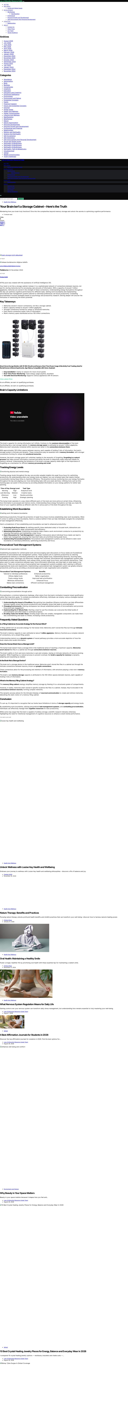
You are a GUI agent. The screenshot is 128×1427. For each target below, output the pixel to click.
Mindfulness (11, 12)
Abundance (8, 79)
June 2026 (7, 45)
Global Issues (8, 109)
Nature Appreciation (11, 123)
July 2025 (7, 65)
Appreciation (8, 81)
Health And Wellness (11, 111)
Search (21, 199)
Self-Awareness (9, 138)
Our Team (10, 31)
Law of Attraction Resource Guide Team (16, 1124)
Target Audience (12, 32)
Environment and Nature (12, 98)
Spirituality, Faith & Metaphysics (15, 149)
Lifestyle (7, 21)
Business (7, 85)
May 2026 (7, 47)
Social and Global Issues (14, 8)
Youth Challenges (10, 156)
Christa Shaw (8, 1032)
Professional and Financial (13, 128)
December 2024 (9, 69)
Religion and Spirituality (12, 132)
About (6, 25)
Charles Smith (4, 277)
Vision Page (11, 29)
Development (8, 10)
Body (5, 83)
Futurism (7, 108)
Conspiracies (8, 87)
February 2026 (9, 52)
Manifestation (15, 14)
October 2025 (9, 60)
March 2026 (8, 50)
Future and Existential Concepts (15, 106)
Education (7, 91)
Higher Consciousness (11, 113)
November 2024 (9, 71)
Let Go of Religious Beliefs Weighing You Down (10, 266)
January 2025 (9, 67)
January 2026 (9, 54)
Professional (11, 15)
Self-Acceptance (10, 136)
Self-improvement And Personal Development (21, 19)
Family (6, 102)
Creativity (7, 89)
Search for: (3, 197)
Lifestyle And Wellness (12, 115)
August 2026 (8, 41)
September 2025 (10, 62)
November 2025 (9, 58)
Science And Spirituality (12, 134)
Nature (6, 121)
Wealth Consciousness (12, 155)
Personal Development (12, 124)
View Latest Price (6, 379)
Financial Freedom (10, 104)
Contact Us (10, 27)
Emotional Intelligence (11, 94)
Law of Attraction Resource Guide (11, 1)
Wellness (7, 6)
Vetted (6, 4)
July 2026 (7, 43)
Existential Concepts (11, 100)
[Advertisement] (64, 240)
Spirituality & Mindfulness (13, 143)
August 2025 (8, 63)
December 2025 (9, 56)
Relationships (11, 23)
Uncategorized (9, 151)
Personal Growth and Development (18, 17)
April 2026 (7, 48)
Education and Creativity (12, 93)
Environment (8, 96)
